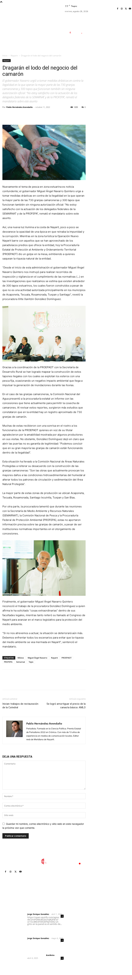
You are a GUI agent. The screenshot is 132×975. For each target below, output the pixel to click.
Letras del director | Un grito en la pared (43, 904)
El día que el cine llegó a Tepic (77, 946)
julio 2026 (103, 912)
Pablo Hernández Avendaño (19, 107)
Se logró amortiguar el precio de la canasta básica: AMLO (66, 705)
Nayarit (14, 55)
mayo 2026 (104, 922)
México (21, 657)
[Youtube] (130, 9)
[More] (37, 114)
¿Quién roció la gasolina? (76, 915)
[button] (91, 49)
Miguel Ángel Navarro (37, 657)
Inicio (4, 55)
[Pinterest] (21, 114)
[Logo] (77, 32)
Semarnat (20, 662)
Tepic (31, 662)
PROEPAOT (67, 657)
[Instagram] (122, 9)
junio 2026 (103, 917)
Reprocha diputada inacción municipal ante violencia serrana (78, 925)
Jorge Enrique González (38, 914)
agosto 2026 (105, 907)
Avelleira (50, 955)
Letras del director (36, 911)
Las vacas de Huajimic (44, 931)
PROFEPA (8, 662)
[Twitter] (126, 9)
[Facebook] (118, 9)
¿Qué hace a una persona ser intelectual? (77, 937)
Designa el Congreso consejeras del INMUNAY (79, 906)
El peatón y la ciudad (43, 950)
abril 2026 (103, 927)
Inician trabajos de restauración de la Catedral (20, 705)
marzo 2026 (104, 932)
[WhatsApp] (29, 114)
